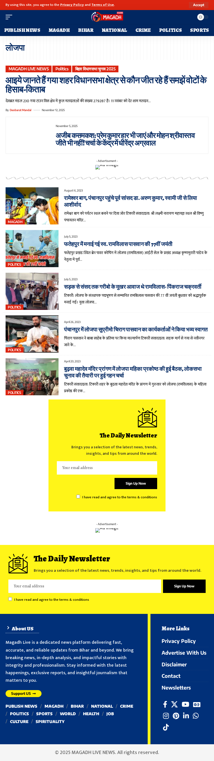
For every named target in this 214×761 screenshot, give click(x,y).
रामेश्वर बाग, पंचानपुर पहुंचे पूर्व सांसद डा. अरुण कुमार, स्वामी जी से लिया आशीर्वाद (130, 201)
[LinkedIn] (186, 716)
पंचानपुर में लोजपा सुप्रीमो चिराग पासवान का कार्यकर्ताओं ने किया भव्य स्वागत (136, 329)
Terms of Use (102, 5)
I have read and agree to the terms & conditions (119, 497)
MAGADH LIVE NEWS (29, 68)
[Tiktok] (166, 727)
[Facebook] (165, 704)
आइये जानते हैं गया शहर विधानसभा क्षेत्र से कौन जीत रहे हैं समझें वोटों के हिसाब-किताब (106, 85)
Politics (62, 68)
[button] (198, 5)
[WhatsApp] (195, 716)
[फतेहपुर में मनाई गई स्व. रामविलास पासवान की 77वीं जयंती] (32, 248)
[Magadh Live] (107, 17)
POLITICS (14, 264)
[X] (174, 704)
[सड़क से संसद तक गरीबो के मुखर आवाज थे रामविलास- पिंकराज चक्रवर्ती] (32, 291)
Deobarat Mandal (20, 110)
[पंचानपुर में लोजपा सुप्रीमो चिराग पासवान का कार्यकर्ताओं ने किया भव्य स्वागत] (32, 334)
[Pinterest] (176, 716)
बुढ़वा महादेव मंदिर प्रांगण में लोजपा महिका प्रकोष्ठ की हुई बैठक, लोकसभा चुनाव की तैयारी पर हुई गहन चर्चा (133, 372)
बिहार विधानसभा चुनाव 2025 (95, 68)
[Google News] (197, 704)
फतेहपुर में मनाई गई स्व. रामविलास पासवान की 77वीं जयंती (118, 244)
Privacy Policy (72, 5)
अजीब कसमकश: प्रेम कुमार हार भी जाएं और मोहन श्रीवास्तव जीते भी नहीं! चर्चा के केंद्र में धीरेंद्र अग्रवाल (125, 139)
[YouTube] (185, 704)
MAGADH (15, 222)
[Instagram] (166, 716)
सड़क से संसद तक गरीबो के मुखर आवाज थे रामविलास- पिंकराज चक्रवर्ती (132, 287)
